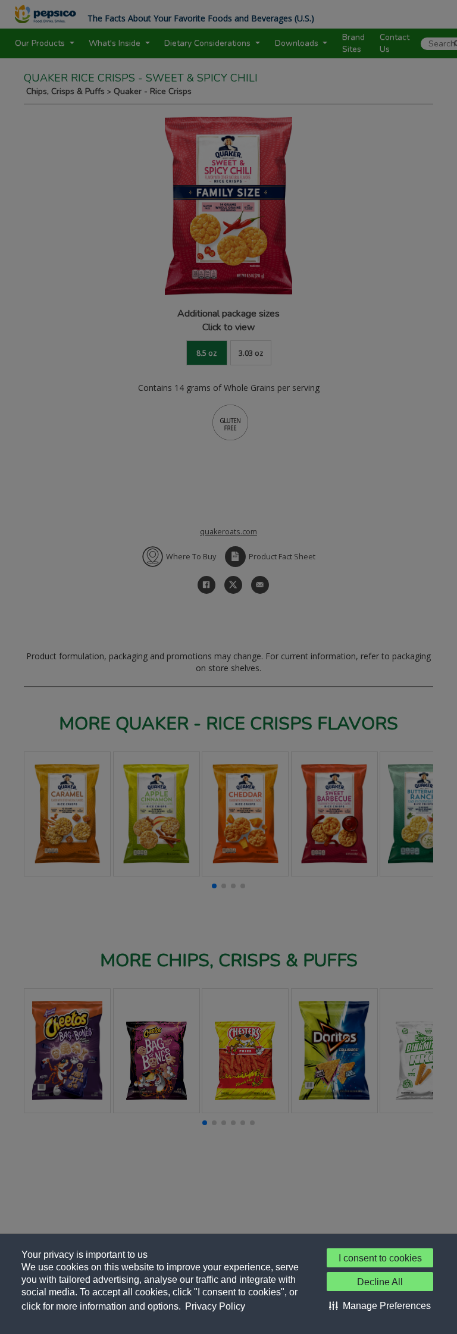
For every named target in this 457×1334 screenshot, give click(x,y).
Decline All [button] (380, 1282)
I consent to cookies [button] (380, 1258)
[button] (380, 1305)
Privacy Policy (215, 1306)
